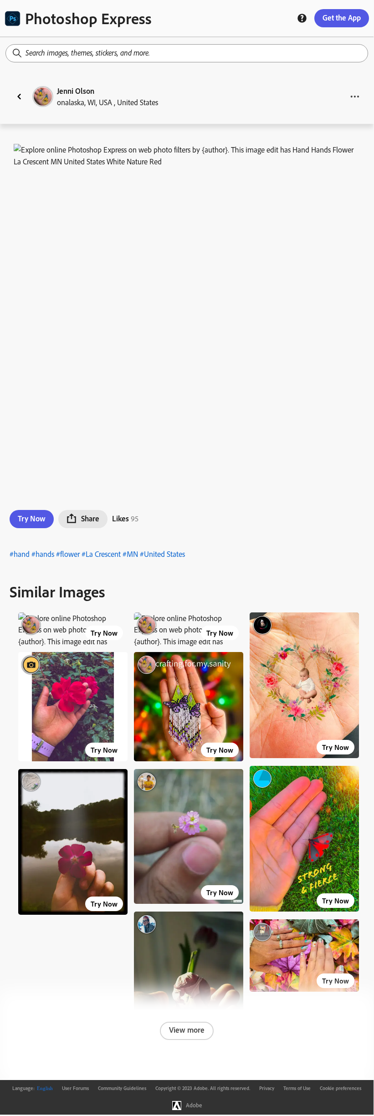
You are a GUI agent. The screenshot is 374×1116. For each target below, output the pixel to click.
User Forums (75, 1088)
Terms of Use (297, 1088)
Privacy (266, 1088)
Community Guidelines (122, 1088)
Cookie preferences (340, 1088)
